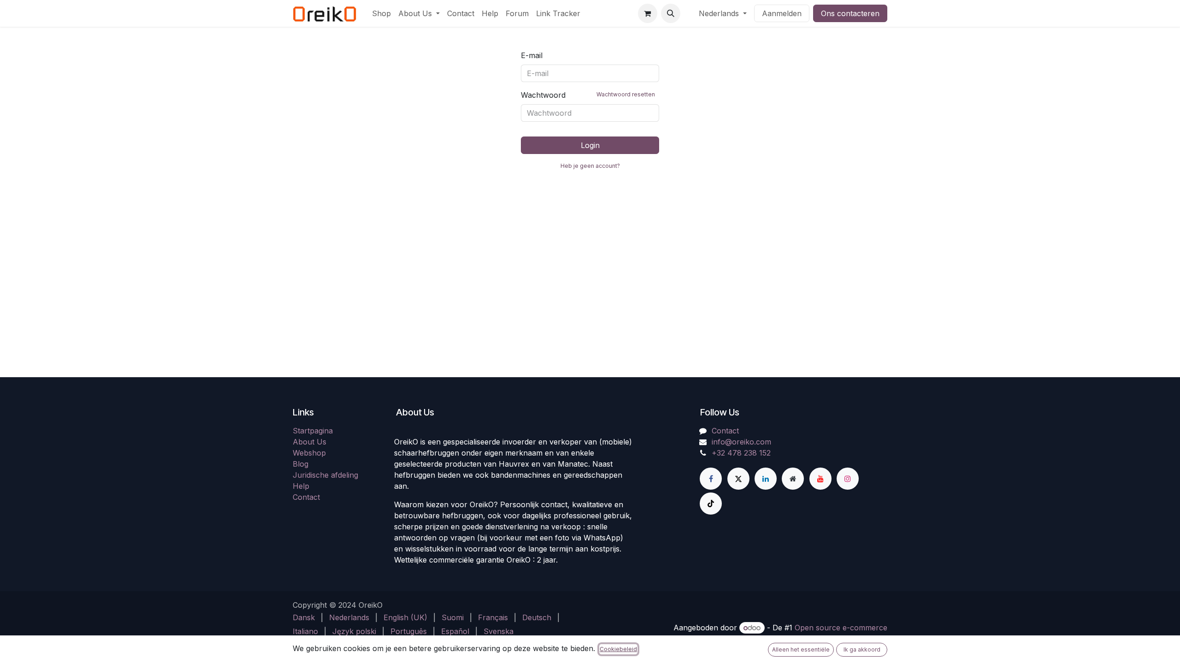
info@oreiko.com (741, 441)
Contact (306, 497)
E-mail (532, 55)
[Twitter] (738, 479)
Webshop (309, 452)
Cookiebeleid (618, 649)
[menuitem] (381, 13)
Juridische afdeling (325, 475)
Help (301, 486)
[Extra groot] (793, 479)
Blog (300, 463)
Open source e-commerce (841, 627)
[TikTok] (711, 503)
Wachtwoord (588, 95)
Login (590, 145)
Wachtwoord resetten (625, 94)
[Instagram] (848, 479)
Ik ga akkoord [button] (862, 649)
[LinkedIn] (766, 479)
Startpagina (313, 430)
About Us (309, 441)
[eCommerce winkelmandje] (647, 13)
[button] (670, 13)
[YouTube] (820, 479)
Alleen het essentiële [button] (801, 649)
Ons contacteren (850, 13)
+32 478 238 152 (741, 452)
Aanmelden (782, 13)
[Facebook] (711, 479)
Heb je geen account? (590, 165)
